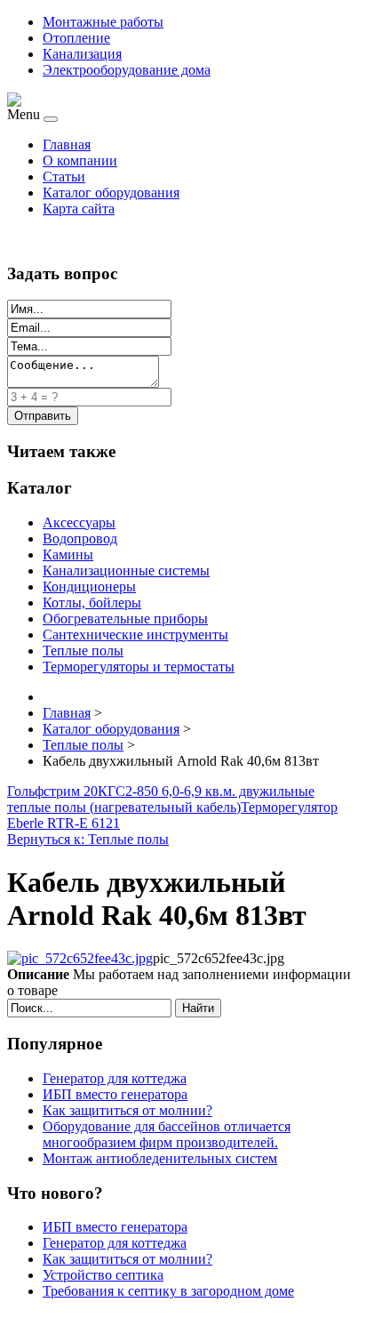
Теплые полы (83, 650)
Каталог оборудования (111, 192)
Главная (67, 144)
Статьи (64, 176)
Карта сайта (79, 208)
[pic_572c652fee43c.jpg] (80, 958)
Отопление (76, 37)
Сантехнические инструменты (135, 634)
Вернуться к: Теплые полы (88, 839)
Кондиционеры (89, 586)
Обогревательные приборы (125, 618)
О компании (80, 160)
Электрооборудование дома (127, 69)
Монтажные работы (103, 21)
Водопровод (80, 538)
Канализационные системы (126, 570)
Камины (68, 554)
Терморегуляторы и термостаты (139, 666)
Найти (198, 1008)
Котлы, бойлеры (92, 602)
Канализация (82, 53)
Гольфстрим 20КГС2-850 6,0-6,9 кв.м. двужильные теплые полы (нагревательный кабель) (160, 799)
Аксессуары (79, 522)
